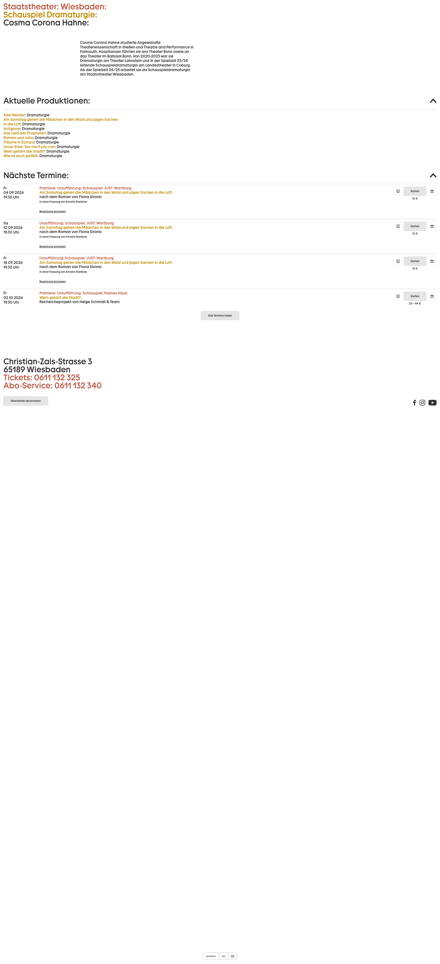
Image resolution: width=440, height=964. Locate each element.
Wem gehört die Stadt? (24, 151)
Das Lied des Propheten (24, 133)
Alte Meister (14, 115)
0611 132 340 (78, 385)
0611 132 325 (57, 377)
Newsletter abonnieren (26, 401)
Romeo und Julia (18, 137)
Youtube (432, 403)
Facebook (414, 403)
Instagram (422, 403)
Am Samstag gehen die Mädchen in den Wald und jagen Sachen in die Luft (60, 121)
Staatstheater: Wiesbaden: (54, 7)
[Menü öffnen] (232, 956)
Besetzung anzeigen (52, 211)
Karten (415, 191)
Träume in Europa (18, 142)
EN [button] (223, 956)
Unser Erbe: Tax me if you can (29, 146)
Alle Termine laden (220, 315)
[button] (220, 100)
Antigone (11, 128)
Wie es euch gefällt (20, 155)
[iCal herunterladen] (432, 191)
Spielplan (211, 956)
